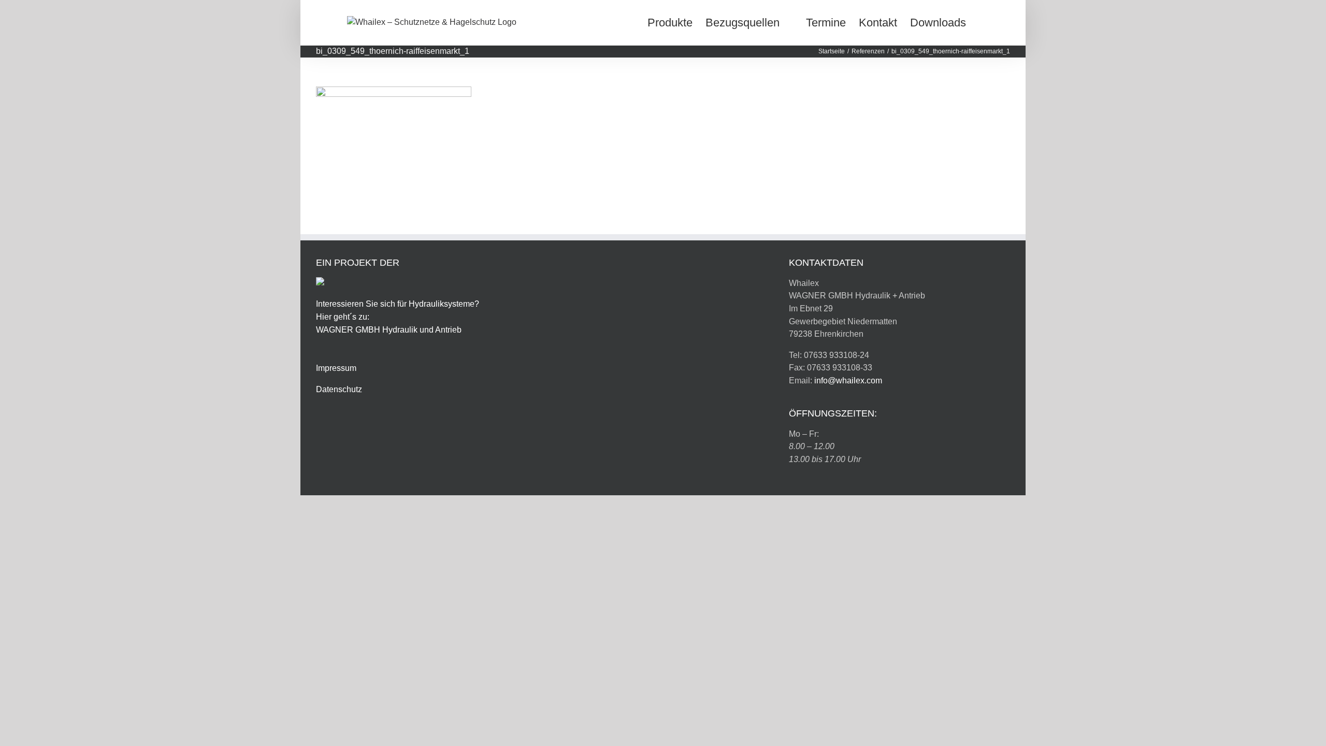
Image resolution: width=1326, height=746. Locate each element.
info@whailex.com (848, 380)
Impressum (336, 368)
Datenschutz (339, 389)
